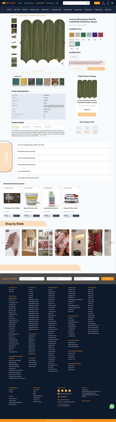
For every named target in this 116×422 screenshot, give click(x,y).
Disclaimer (48, 127)
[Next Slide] (64, 42)
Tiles (16, 15)
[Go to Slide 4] (14, 37)
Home (12, 15)
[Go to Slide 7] (14, 54)
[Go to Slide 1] (14, 21)
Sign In (97, 3)
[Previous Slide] (20, 42)
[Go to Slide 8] (14, 60)
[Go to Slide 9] (14, 66)
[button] (42, 42)
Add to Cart (96, 68)
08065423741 (40, 3)
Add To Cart (87, 114)
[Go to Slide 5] (14, 42)
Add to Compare (9, 187)
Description (15, 127)
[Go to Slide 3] (14, 31)
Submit (107, 279)
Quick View (17, 215)
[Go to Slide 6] (14, 48)
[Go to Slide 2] (14, 26)
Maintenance (38, 127)
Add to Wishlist (77, 68)
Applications (26, 127)
